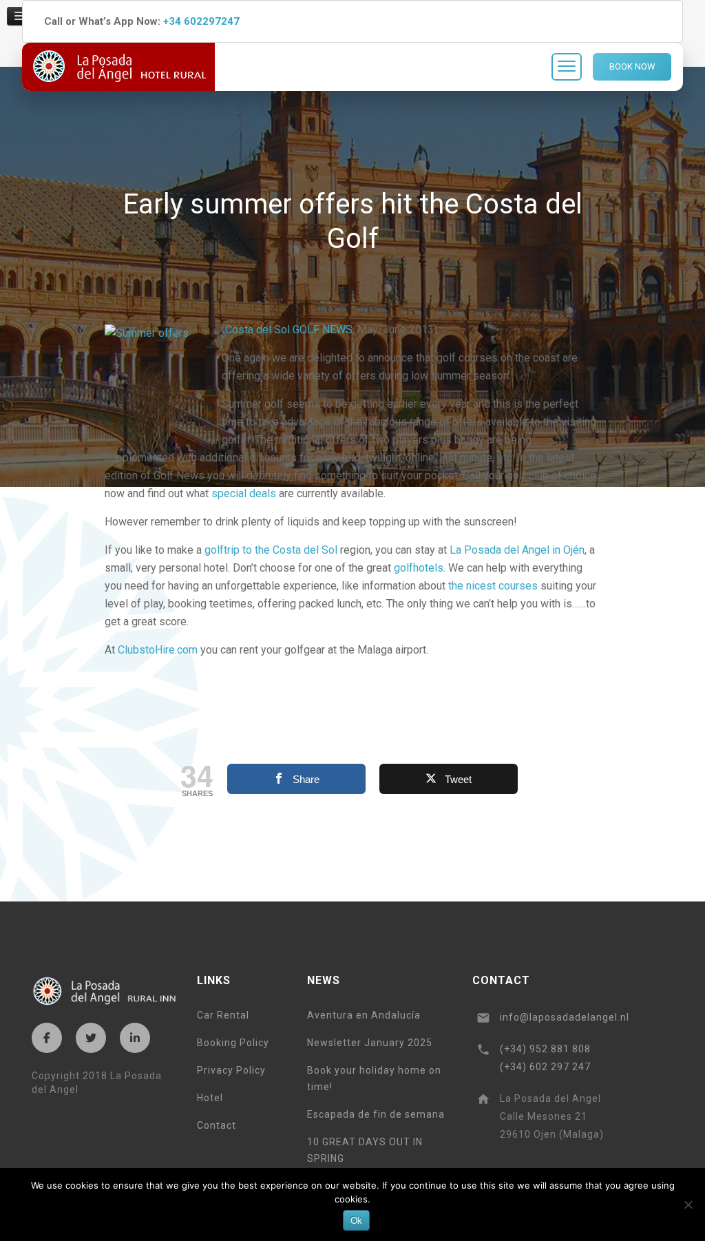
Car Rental (223, 1015)
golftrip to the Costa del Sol (272, 549)
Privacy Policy (231, 1070)
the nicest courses (494, 585)
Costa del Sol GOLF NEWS (288, 329)
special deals (245, 493)
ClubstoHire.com (159, 649)
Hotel (210, 1097)
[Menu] (566, 67)
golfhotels (418, 567)
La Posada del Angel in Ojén (517, 549)
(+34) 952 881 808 (545, 1048)
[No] (688, 1204)
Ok (356, 1220)
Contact (216, 1125)
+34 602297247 (201, 21)
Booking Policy (233, 1042)
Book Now (632, 66)
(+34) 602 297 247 (545, 1066)
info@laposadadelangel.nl (564, 1017)
